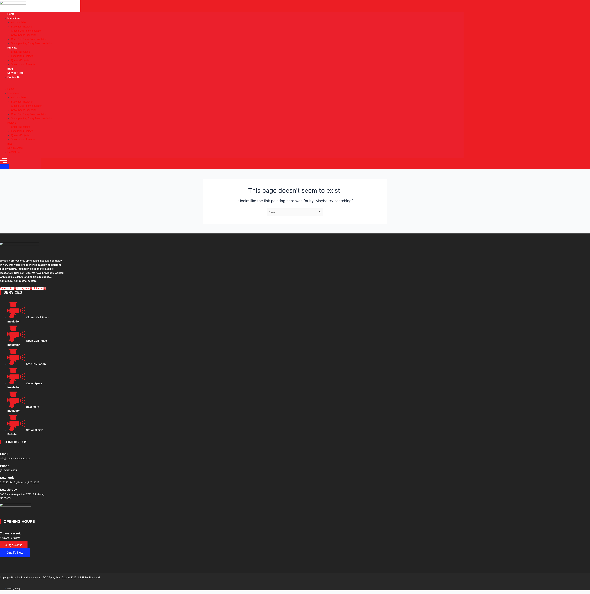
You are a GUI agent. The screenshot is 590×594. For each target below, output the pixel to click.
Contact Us (13, 77)
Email (4, 454)
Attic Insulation (19, 22)
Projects (12, 47)
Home (10, 89)
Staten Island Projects (23, 64)
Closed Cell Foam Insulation (26, 30)
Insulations (13, 18)
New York (7, 477)
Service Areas (15, 148)
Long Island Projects (22, 56)
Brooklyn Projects (20, 51)
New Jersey (8, 489)
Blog (9, 143)
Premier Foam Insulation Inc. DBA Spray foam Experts (40, 577)
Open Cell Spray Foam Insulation (29, 39)
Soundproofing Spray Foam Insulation (31, 43)
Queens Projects (20, 60)
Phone (4, 466)
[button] (232, 85)
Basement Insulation (22, 26)
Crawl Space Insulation (23, 35)
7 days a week (10, 533)
